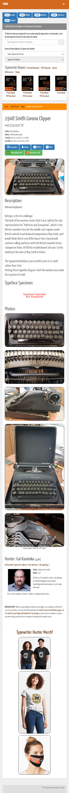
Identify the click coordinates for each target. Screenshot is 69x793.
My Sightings (44, 565)
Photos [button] (37, 147)
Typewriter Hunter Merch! (34, 632)
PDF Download (10, 96)
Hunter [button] (26, 147)
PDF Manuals (46, 68)
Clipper (23, 107)
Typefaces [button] (58, 15)
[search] (34, 54)
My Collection (33, 565)
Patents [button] (11, 21)
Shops (17, 72)
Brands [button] (10, 15)
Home (7, 107)
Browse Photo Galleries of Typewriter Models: (20, 49)
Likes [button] (49, 147)
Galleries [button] (41, 15)
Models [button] (25, 15)
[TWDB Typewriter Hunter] (34, 653)
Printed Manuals (33, 68)
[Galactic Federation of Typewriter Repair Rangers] (34, 702)
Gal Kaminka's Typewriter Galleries (16, 565)
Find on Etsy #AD (34, 153)
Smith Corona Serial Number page (50, 610)
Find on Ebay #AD (16, 153)
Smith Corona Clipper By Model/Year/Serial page (23, 613)
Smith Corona (14, 107)
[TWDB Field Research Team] (34, 755)
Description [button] (13, 147)
